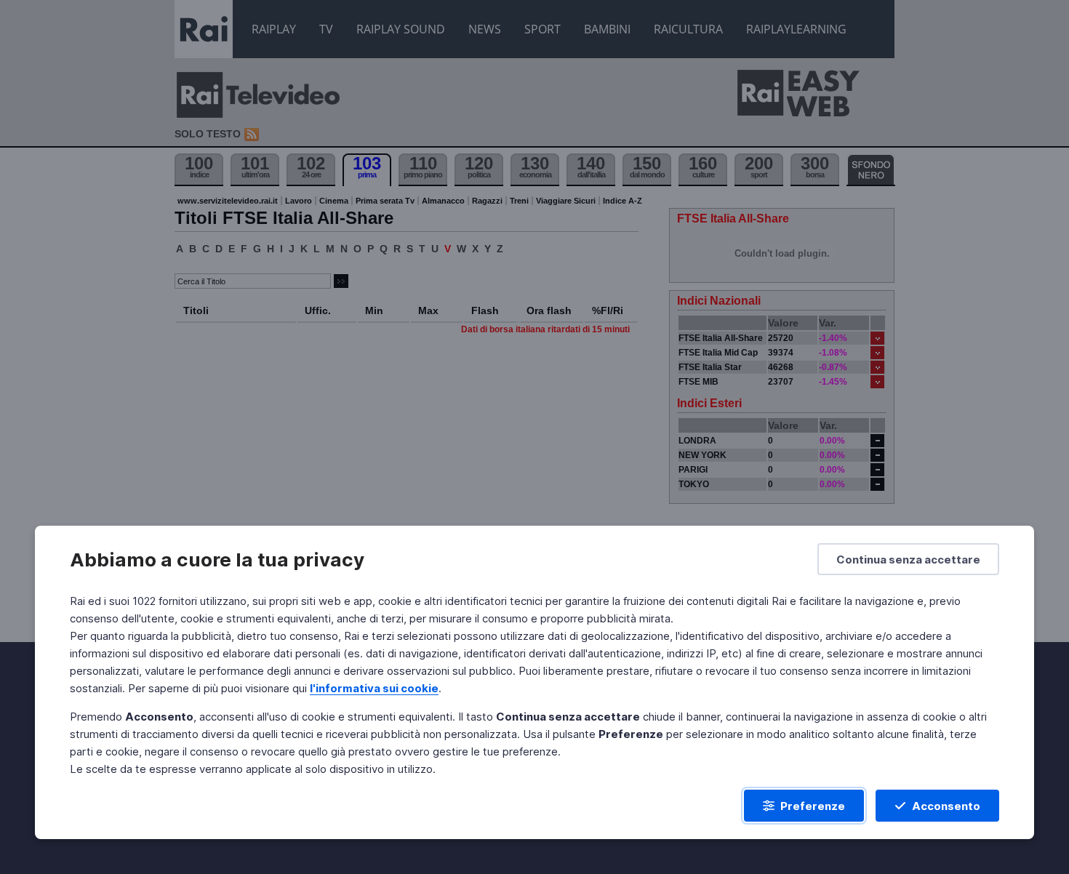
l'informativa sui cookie (374, 688)
